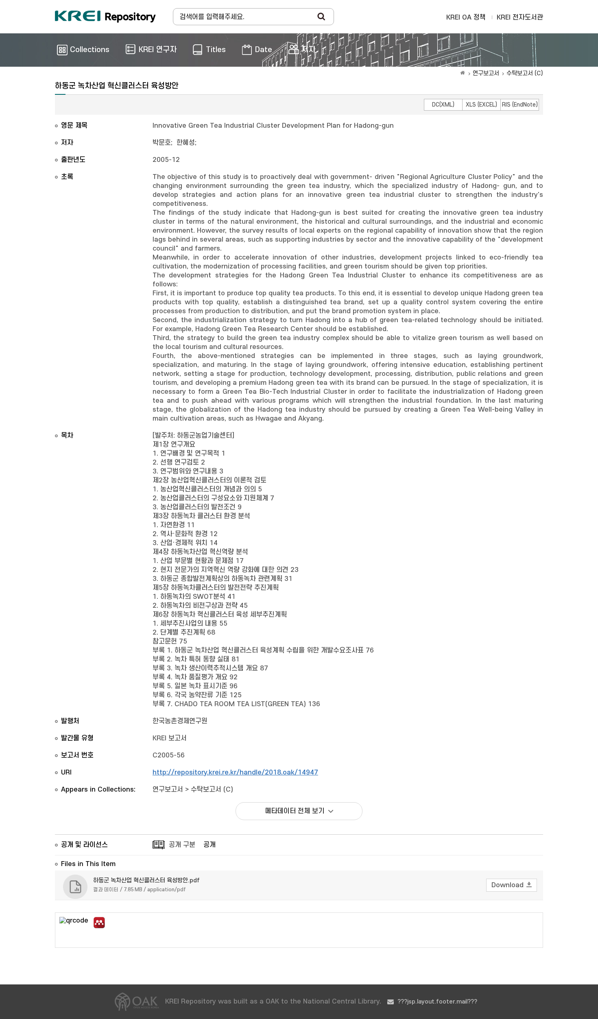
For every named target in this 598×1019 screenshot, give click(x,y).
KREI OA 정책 (466, 17)
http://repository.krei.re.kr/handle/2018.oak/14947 (235, 772)
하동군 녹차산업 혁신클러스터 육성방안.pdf (146, 880)
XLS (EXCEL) (481, 105)
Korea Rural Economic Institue (105, 16)
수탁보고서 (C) (524, 73)
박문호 (162, 142)
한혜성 (186, 142)
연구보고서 (486, 73)
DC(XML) (443, 105)
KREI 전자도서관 (520, 17)
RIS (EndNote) (520, 105)
